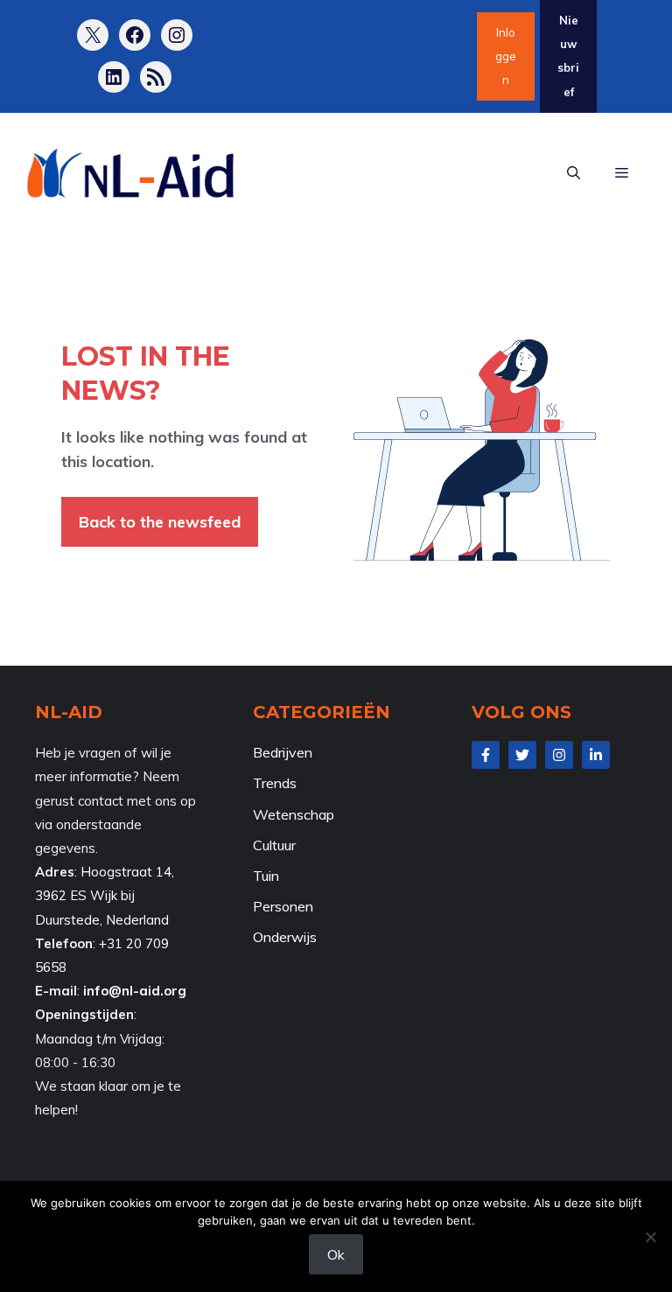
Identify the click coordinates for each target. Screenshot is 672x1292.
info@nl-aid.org (134, 990)
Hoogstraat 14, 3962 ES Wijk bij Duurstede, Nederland (104, 895)
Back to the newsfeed (160, 522)
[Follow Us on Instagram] (559, 755)
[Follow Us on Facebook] (486, 755)
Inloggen (505, 56)
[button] (574, 174)
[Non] (650, 1237)
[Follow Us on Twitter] (522, 755)
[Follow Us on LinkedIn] (596, 755)
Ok (336, 1254)
